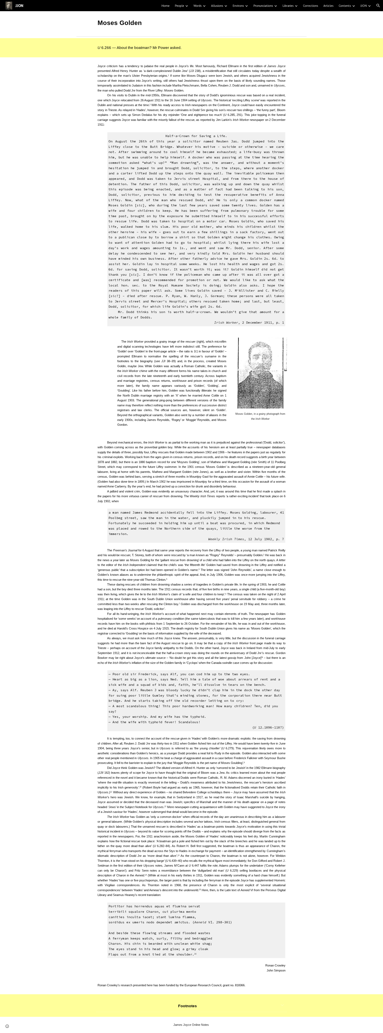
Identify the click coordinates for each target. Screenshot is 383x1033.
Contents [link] (345, 6)
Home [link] (165, 6)
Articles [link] (328, 6)
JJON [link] (363, 6)
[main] (191, 23)
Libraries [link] (288, 6)
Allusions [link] (217, 6)
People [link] (179, 6)
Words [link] (197, 6)
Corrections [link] (310, 6)
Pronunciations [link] (263, 6)
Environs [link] (238, 6)
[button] (378, 5)
